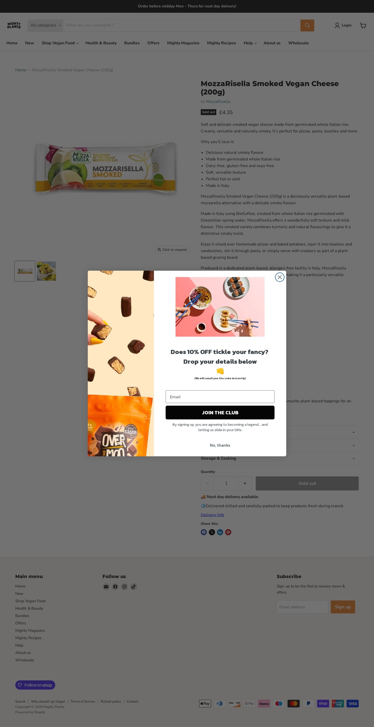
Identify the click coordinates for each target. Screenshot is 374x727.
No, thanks (220, 445)
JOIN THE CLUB (220, 412)
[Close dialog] (279, 277)
